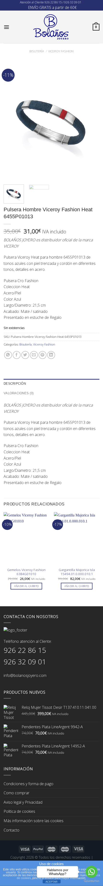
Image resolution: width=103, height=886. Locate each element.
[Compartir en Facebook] (17, 355)
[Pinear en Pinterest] (42, 355)
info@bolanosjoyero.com (25, 675)
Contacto (11, 830)
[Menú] (6, 27)
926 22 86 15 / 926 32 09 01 (63, 2)
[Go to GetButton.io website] (91, 881)
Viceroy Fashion (61, 51)
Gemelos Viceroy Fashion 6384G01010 (26, 572)
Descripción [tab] (15, 383)
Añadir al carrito (26, 586)
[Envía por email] (34, 355)
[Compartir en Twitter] (25, 355)
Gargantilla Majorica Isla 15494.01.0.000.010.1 (77, 572)
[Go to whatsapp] (91, 872)
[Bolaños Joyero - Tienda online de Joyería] (51, 27)
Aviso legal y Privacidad (23, 802)
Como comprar (16, 792)
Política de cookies (19, 811)
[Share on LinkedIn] (51, 355)
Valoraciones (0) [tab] (19, 393)
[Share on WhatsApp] (8, 355)
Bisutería (36, 51)
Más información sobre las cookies (33, 820)
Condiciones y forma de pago (28, 783)
